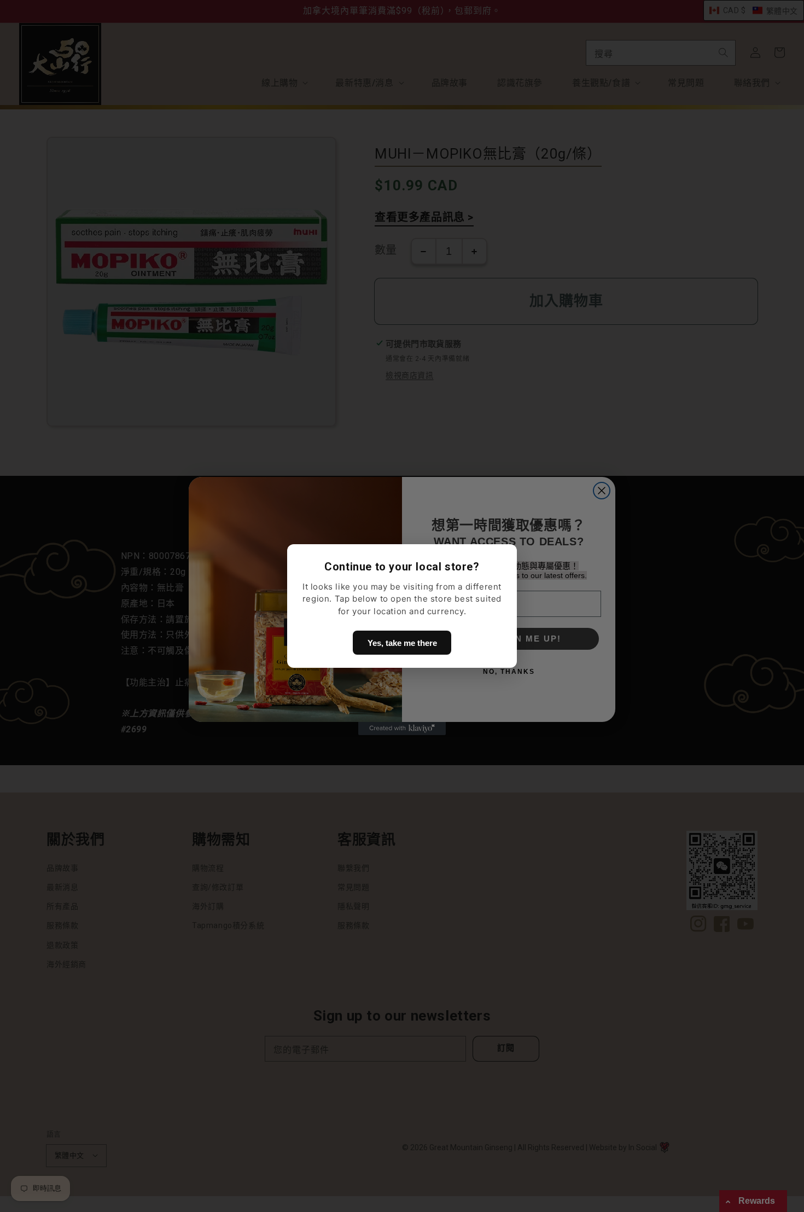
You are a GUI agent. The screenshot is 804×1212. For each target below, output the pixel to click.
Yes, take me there (402, 643)
